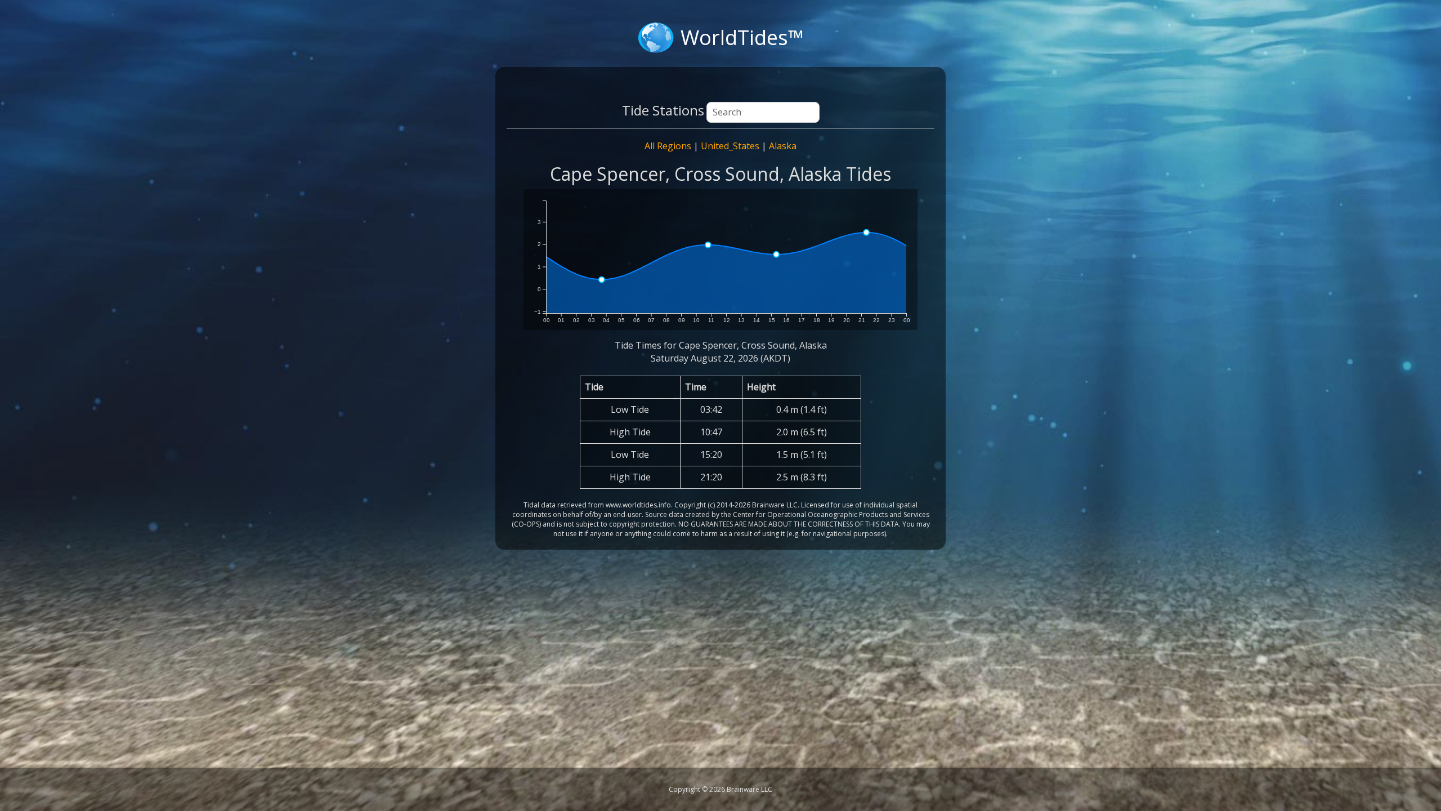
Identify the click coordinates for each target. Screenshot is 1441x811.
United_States (730, 146)
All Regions (668, 146)
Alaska (782, 146)
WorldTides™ (742, 37)
